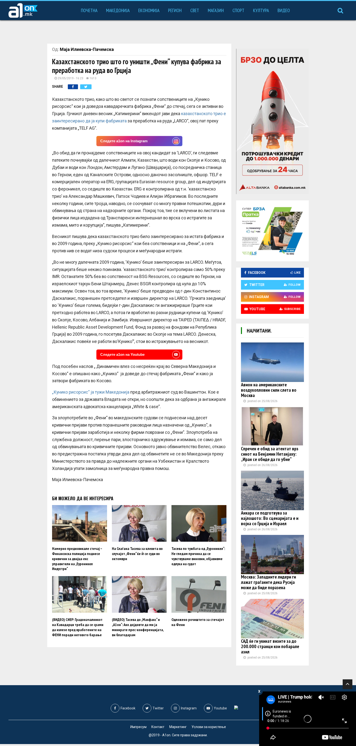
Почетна (89, 10)
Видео (284, 10)
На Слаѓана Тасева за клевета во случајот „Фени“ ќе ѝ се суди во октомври (137, 553)
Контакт (157, 727)
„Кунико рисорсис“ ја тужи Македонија (90, 392)
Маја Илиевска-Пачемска (87, 49)
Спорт (238, 10)
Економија (148, 10)
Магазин (216, 10)
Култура (261, 10)
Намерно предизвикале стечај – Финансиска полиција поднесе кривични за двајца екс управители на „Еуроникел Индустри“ (77, 558)
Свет (194, 10)
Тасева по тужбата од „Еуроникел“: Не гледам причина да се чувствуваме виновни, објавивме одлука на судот (198, 556)
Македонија (118, 10)
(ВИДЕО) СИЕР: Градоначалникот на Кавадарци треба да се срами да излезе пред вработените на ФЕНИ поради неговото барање (77, 627)
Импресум (138, 727)
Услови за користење (209, 727)
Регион (175, 10)
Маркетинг (178, 727)
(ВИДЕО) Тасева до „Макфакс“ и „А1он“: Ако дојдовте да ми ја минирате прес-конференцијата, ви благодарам (138, 627)
